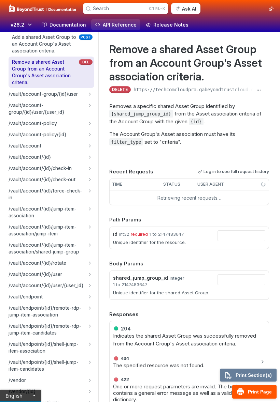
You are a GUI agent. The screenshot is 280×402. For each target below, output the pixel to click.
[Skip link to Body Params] (104, 264)
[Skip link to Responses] (104, 314)
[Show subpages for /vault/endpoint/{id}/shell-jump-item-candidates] (90, 362)
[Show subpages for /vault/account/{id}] (90, 157)
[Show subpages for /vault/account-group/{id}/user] (90, 94)
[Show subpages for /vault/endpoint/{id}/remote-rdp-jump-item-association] (90, 308)
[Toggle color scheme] (271, 8)
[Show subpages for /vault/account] (90, 146)
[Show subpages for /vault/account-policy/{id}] (90, 134)
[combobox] (241, 235)
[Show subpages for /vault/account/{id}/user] (90, 274)
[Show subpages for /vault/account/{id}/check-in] (90, 168)
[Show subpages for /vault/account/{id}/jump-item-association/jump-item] (90, 227)
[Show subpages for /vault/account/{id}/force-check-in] (90, 191)
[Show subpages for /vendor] (90, 380)
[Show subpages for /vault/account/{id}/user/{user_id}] (90, 285)
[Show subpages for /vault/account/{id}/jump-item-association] (90, 209)
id (115, 234)
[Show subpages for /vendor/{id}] (90, 391)
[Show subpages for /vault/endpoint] (90, 296)
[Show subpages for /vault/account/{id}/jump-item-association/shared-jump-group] (90, 245)
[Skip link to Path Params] (104, 220)
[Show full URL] (258, 90)
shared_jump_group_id (140, 278)
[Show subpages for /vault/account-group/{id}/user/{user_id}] (90, 105)
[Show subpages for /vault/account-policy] (90, 123)
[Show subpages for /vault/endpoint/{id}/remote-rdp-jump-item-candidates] (90, 326)
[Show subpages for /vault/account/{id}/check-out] (90, 179)
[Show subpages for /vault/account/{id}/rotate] (90, 263)
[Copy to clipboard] (266, 90)
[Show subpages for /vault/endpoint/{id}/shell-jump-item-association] (90, 344)
